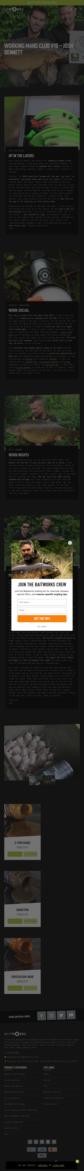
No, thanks (42, 627)
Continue (43, 1165)
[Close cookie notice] (77, 1161)
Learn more (58, 1165)
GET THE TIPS (42, 618)
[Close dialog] (70, 543)
